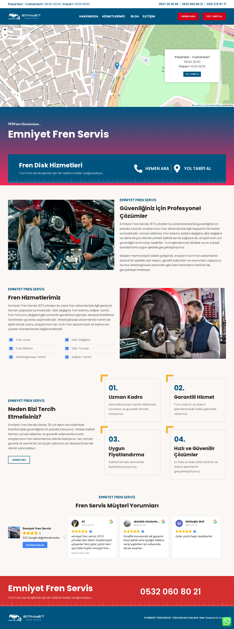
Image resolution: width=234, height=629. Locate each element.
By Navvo (221, 617)
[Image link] (26, 617)
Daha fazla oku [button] (80, 553)
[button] (117, 66)
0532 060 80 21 (170, 591)
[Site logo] (24, 16)
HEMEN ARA (188, 16)
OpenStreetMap (213, 105)
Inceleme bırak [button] (35, 545)
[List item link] (33, 340)
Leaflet (197, 105)
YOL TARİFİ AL (214, 16)
